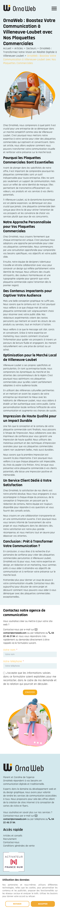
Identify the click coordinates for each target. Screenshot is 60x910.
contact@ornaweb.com (15, 633)
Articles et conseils (12, 835)
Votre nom (10, 650)
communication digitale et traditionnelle (23, 784)
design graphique (15, 792)
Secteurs (31, 48)
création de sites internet (22, 802)
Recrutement (10, 839)
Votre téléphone (13, 661)
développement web (42, 789)
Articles (18, 48)
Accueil (7, 48)
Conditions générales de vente (19, 845)
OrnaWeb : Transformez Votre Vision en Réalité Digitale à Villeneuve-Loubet (30, 52)
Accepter (43, 903)
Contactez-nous (11, 842)
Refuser (17, 903)
